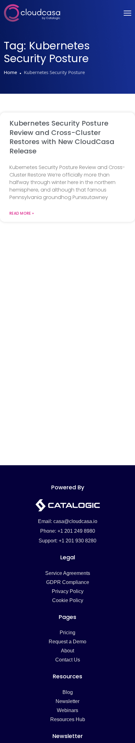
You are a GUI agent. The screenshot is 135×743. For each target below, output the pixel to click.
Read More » (21, 213)
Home (10, 72)
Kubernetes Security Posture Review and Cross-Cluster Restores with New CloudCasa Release (61, 137)
